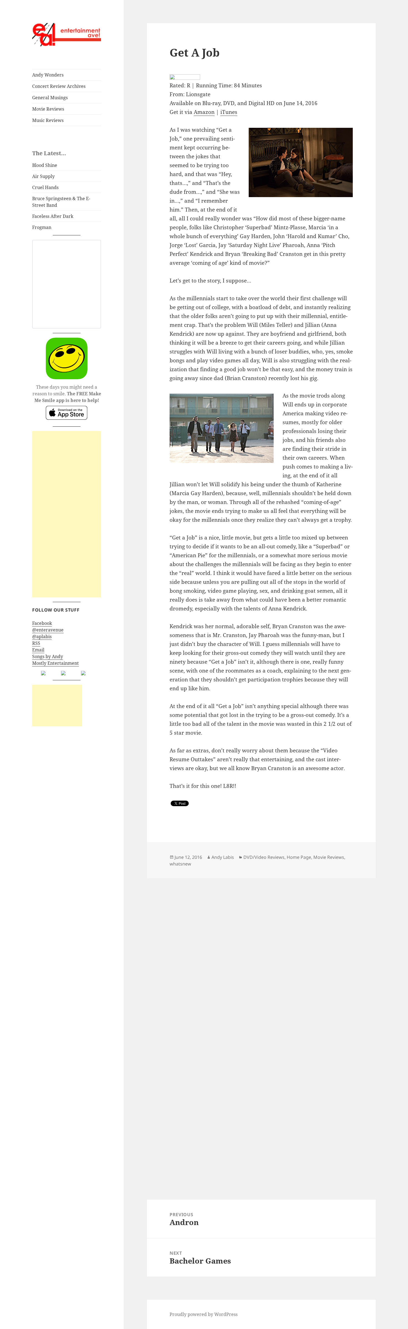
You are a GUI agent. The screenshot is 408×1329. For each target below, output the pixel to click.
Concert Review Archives (58, 86)
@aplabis (42, 636)
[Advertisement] (66, 514)
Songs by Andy (47, 656)
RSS (36, 643)
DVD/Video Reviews (263, 857)
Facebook (42, 623)
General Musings (50, 98)
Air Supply (43, 176)
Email (38, 650)
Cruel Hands (45, 187)
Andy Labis (222, 857)
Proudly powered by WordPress (204, 1314)
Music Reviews (48, 120)
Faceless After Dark (52, 216)
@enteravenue (48, 630)
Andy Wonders (48, 75)
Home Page (299, 857)
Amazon (204, 112)
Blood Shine (44, 165)
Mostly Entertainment (55, 663)
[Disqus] (261, 948)
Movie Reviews (48, 109)
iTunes (228, 112)
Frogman (41, 227)
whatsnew (180, 864)
